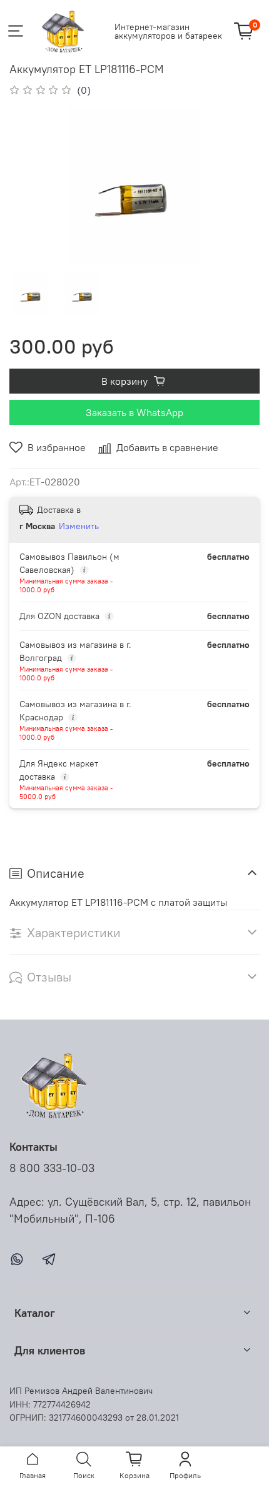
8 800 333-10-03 (51, 1168)
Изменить (79, 526)
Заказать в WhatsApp (134, 412)
